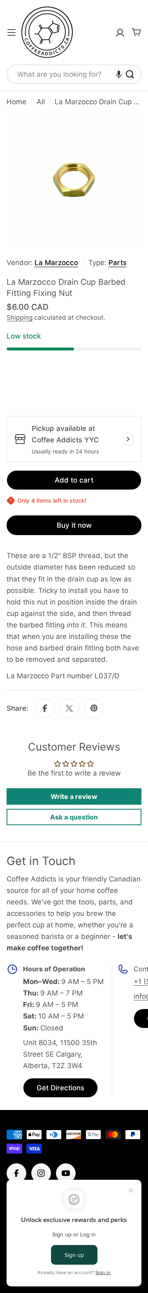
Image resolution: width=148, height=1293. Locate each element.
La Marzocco (56, 263)
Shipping (19, 317)
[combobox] (74, 74)
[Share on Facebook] (45, 708)
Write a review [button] (74, 796)
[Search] (130, 74)
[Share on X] (69, 708)
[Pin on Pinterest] (94, 708)
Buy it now (74, 525)
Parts (118, 263)
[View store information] (127, 439)
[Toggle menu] (11, 32)
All (41, 102)
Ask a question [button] (74, 817)
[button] (119, 74)
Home (16, 102)
